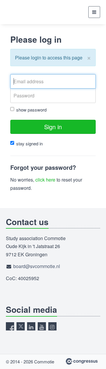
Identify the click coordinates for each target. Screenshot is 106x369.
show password (31, 110)
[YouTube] (42, 326)
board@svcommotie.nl (36, 266)
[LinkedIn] (31, 326)
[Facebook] (10, 326)
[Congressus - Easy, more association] (81, 361)
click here (45, 179)
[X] (20, 326)
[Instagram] (52, 326)
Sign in (53, 126)
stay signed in (29, 143)
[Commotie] (20, 12)
